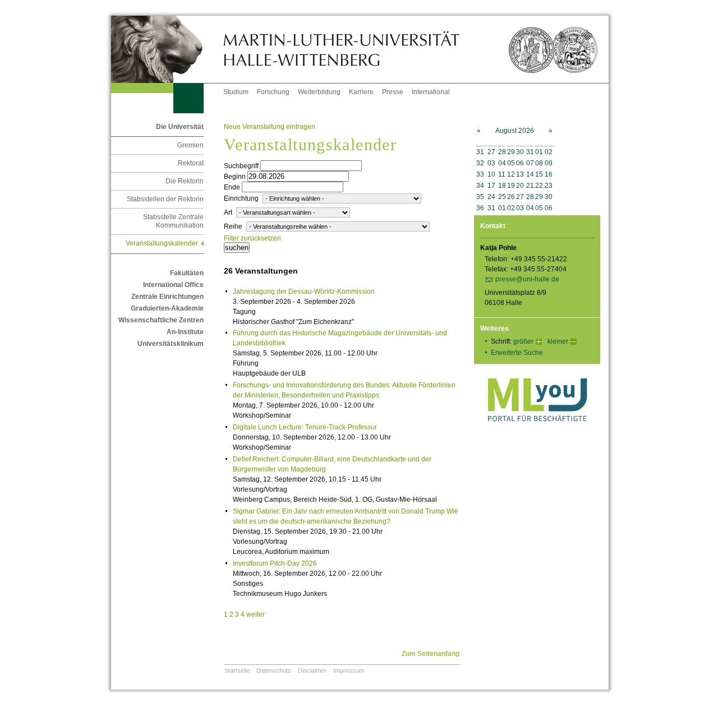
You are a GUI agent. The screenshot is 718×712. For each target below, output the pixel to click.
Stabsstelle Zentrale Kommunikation (173, 221)
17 (491, 185)
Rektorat (191, 163)
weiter (255, 614)
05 (511, 163)
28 (502, 152)
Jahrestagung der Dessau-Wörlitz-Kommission (304, 291)
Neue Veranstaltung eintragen (269, 127)
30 (520, 152)
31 (480, 152)
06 (520, 163)
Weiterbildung (319, 92)
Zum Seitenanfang (430, 654)
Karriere (361, 92)
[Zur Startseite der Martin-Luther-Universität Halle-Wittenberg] (167, 49)
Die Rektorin (184, 181)
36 (480, 208)
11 (501, 174)
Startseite (237, 670)
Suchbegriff (241, 166)
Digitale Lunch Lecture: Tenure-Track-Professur (305, 427)
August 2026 (514, 131)
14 (530, 174)
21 (530, 185)
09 (549, 163)
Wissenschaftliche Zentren (161, 320)
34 (480, 185)
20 (520, 185)
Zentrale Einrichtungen (167, 296)
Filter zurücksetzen (252, 238)
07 (530, 163)
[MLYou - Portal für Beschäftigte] (537, 433)
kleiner (557, 341)
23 (549, 185)
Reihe (233, 226)
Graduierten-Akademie (167, 308)
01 (539, 152)
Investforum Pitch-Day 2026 (275, 563)
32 (480, 163)
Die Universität (180, 127)
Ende (232, 187)
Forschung (273, 92)
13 (520, 174)
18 (502, 185)
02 (549, 152)
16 (549, 174)
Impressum (348, 670)
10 (491, 174)
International (431, 92)
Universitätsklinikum (170, 344)
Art (228, 212)
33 (480, 174)
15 (539, 174)
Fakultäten (187, 273)
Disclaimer (312, 670)
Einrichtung (241, 198)
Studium (235, 92)
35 (480, 197)
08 (539, 163)
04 (502, 163)
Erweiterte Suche (517, 353)
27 (491, 152)
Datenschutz (273, 670)
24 (491, 197)
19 (511, 185)
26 (511, 197)
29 (511, 152)
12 (511, 174)
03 (491, 163)
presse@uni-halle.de (527, 279)
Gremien (190, 145)
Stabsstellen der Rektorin (165, 199)
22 (539, 185)
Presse (392, 92)
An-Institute (185, 332)
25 (502, 197)
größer (523, 341)
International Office (173, 285)
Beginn (235, 177)
